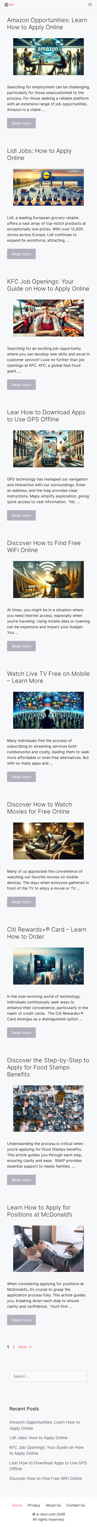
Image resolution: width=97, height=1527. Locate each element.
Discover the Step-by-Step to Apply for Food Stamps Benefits (48, 1067)
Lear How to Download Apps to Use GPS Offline (46, 416)
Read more (21, 123)
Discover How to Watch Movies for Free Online (39, 808)
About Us (53, 1505)
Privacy (34, 1505)
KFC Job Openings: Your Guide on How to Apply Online (48, 285)
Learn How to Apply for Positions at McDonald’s (39, 1211)
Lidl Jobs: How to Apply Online (38, 1437)
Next (25, 1346)
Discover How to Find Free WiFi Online (45, 1478)
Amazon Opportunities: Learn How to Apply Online (47, 23)
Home (17, 1505)
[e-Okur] (8, 4)
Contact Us (76, 1505)
